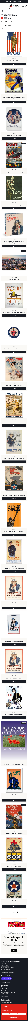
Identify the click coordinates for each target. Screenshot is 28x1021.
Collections (7, 21)
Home (2, 21)
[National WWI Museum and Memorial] (14, 6)
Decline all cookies (14, 1017)
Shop (14, 950)
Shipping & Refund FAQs (6, 1002)
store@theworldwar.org (9, 972)
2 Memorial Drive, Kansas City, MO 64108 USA (7, 966)
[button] (25, 6)
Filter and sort (8, 25)
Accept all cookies (14, 1014)
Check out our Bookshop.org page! (14, 1)
